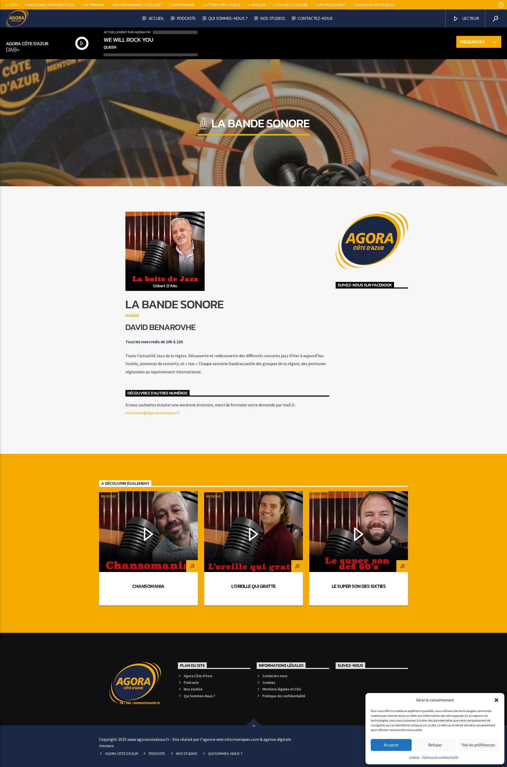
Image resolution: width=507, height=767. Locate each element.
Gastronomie (183, 5)
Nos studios (272, 18)
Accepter (391, 744)
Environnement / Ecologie (137, 5)
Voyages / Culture (292, 5)
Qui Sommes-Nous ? (228, 18)
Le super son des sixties (359, 586)
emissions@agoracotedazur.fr (152, 412)
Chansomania (148, 586)
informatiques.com (241, 739)
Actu (13, 5)
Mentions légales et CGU (281, 689)
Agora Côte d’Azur (198, 675)
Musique (258, 5)
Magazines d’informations (51, 5)
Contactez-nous (315, 18)
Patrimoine (94, 5)
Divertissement (332, 5)
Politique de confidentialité (440, 757)
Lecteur (470, 18)
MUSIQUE (132, 315)
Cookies (414, 757)
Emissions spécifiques (375, 5)
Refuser (435, 744)
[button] (496, 700)
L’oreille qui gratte (253, 586)
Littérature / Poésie (223, 5)
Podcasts (186, 18)
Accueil (156, 18)
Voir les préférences (478, 744)
